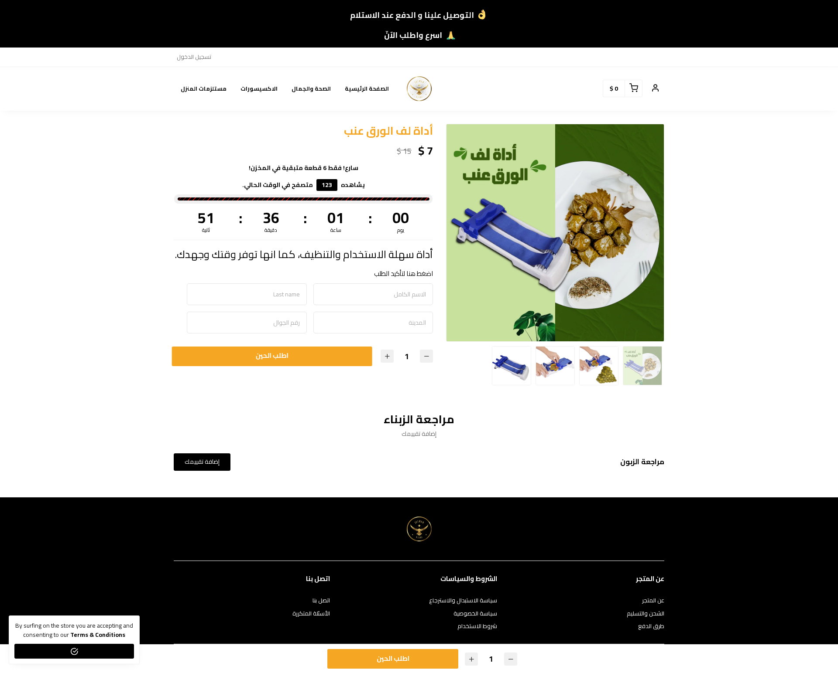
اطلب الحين (271, 355)
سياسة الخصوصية (475, 613)
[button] (655, 88)
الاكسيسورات (259, 88)
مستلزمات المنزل (204, 88)
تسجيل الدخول (194, 56)
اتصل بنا (321, 600)
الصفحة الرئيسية (367, 88)
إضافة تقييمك (202, 461)
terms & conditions (97, 634)
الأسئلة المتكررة (311, 613)
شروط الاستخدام (477, 626)
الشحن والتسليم (645, 613)
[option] (555, 232)
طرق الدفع (651, 626)
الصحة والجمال (311, 88)
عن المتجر (653, 600)
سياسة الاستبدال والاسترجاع (463, 600)
